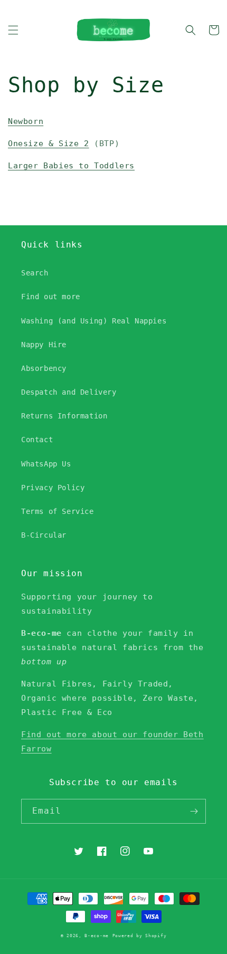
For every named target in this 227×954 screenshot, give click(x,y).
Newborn (25, 121)
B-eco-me (96, 935)
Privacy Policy (52, 487)
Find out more (50, 296)
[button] (13, 30)
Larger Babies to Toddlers (71, 165)
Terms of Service (57, 511)
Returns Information (64, 416)
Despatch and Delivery (69, 392)
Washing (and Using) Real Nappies (93, 321)
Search (35, 273)
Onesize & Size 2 (48, 143)
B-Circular (44, 535)
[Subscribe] (193, 811)
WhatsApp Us (46, 464)
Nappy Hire (44, 344)
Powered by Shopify (139, 935)
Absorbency (44, 368)
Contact (37, 439)
